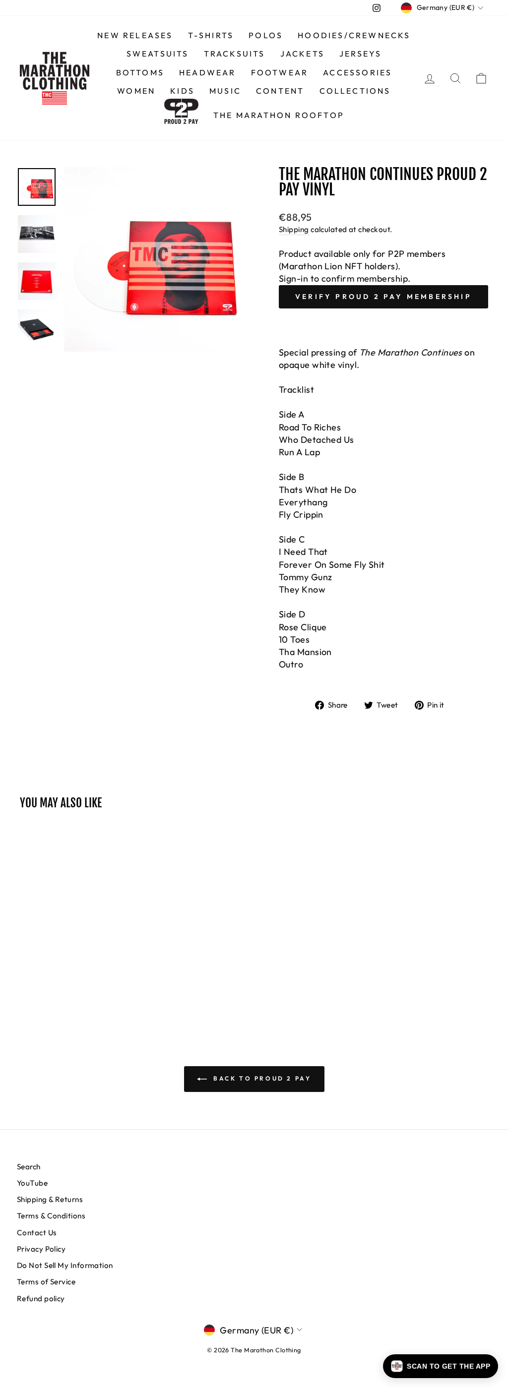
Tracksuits (234, 54)
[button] (440, 1366)
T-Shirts (211, 35)
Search (29, 1166)
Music (225, 91)
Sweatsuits (158, 54)
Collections (355, 91)
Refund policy (41, 1298)
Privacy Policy (41, 1249)
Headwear (207, 72)
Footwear (280, 72)
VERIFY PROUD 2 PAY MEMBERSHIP (383, 296)
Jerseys (360, 54)
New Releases (135, 35)
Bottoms (140, 72)
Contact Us (37, 1232)
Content (280, 91)
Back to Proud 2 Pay (261, 1078)
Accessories (357, 72)
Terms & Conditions (51, 1215)
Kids (182, 91)
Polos (266, 35)
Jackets (302, 54)
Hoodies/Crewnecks (354, 35)
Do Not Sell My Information (65, 1265)
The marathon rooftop (278, 115)
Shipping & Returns (50, 1199)
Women (136, 91)
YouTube (32, 1183)
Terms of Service (46, 1281)
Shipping (294, 229)
